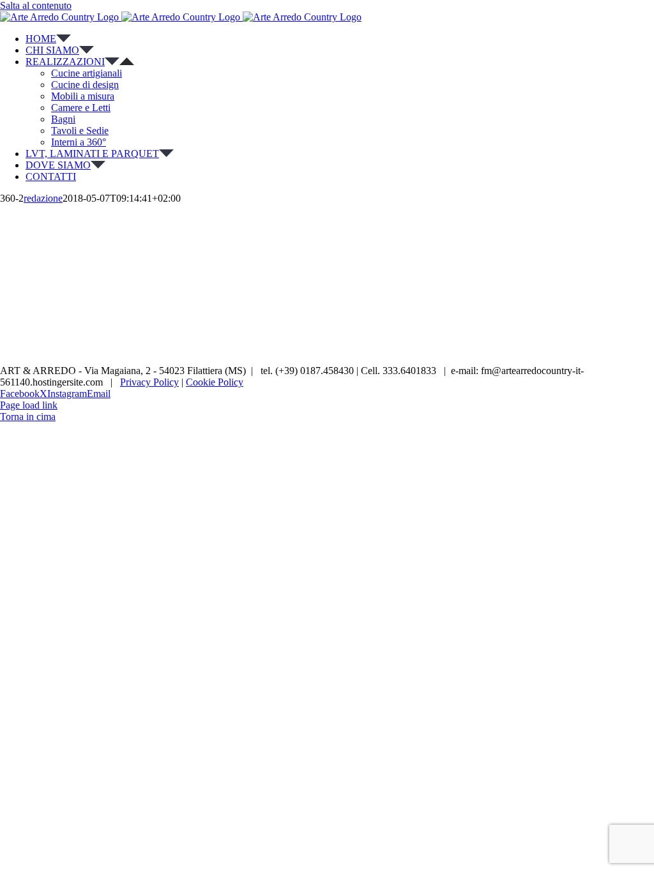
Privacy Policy (149, 382)
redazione (43, 198)
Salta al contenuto (36, 5)
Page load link (28, 405)
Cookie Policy (214, 382)
